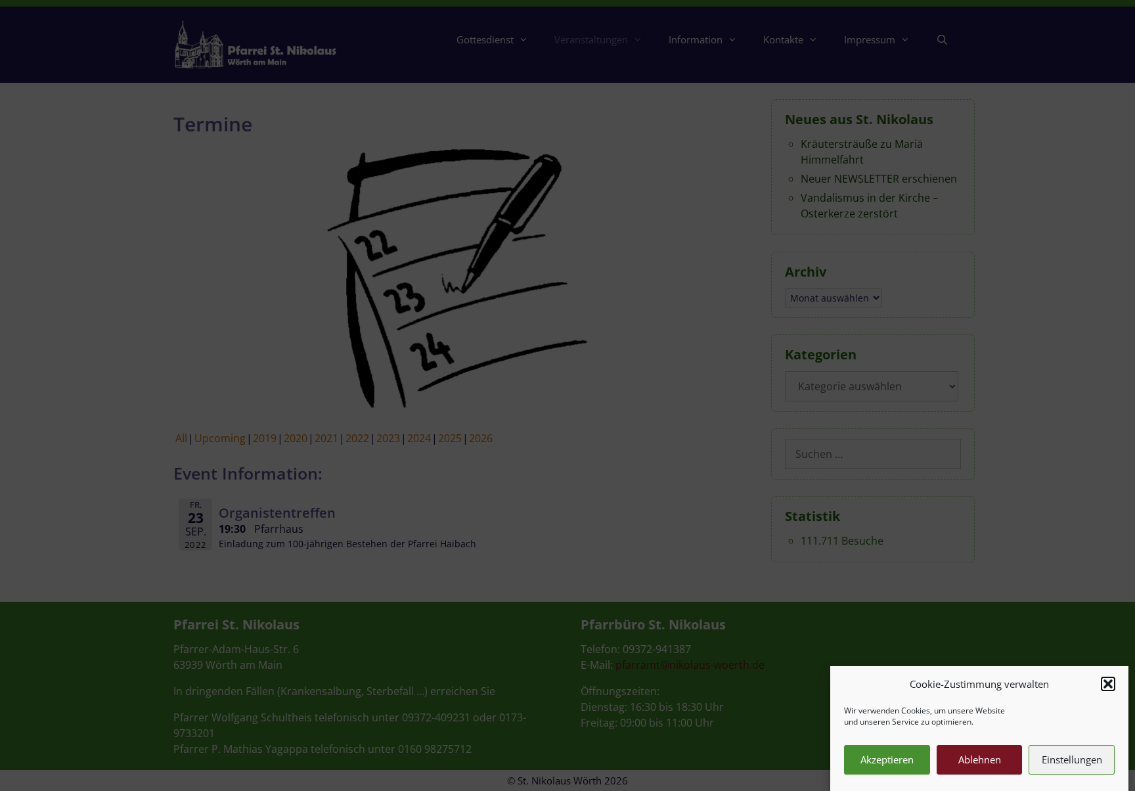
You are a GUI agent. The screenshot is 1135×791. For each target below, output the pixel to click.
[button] (1108, 683)
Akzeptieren (887, 759)
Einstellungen (1072, 759)
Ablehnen (979, 759)
